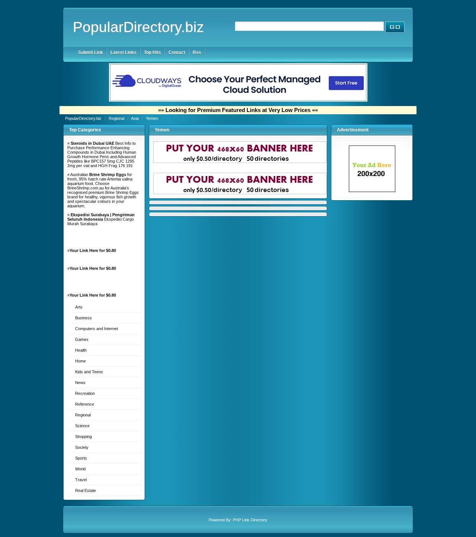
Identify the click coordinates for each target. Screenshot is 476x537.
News (80, 382)
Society (82, 447)
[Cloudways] (238, 100)
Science (82, 425)
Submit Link (90, 52)
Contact (176, 52)
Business (83, 318)
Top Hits (152, 52)
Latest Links (123, 52)
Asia (135, 118)
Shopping (83, 436)
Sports (81, 458)
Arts (79, 307)
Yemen (152, 118)
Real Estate (85, 490)
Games (82, 339)
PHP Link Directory (250, 520)
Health (81, 350)
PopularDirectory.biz (138, 27)
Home (80, 361)
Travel (81, 479)
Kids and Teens (89, 372)
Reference (84, 404)
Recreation (85, 393)
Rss (197, 52)
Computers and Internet (96, 328)
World (80, 469)
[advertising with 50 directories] (372, 190)
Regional (117, 118)
